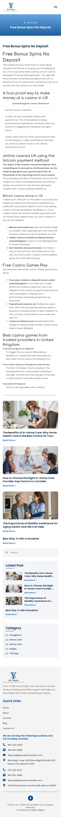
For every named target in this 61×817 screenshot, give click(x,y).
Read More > (30, 580)
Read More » (9, 440)
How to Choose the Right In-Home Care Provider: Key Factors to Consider (28, 479)
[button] (55, 7)
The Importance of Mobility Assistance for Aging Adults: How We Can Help (30, 525)
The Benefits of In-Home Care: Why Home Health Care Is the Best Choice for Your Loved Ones (30, 436)
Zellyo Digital (37, 810)
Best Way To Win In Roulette (21, 538)
